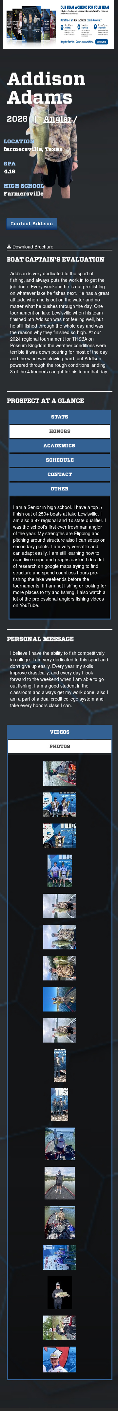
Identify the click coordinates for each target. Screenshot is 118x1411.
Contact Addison (31, 224)
